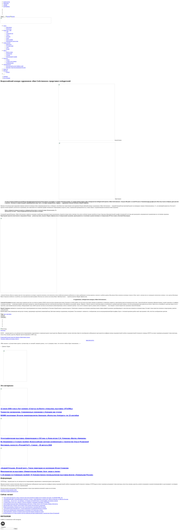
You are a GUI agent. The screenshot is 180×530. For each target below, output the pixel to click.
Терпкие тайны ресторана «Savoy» (10, 339)
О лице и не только (11, 61)
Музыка (8, 36)
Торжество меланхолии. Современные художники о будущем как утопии (31, 412)
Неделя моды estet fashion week (14, 66)
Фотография (9, 39)
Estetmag (3, 330)
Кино (7, 38)
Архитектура (9, 33)
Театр (7, 35)
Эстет (4, 25)
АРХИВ (5, 5)
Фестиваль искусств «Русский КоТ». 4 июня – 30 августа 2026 (26, 445)
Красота (5, 58)
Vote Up (2, 315)
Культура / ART (7, 30)
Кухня (7, 49)
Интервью (9, 27)
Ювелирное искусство (12, 41)
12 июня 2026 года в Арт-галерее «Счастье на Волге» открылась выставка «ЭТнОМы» (37, 409)
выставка (8, 314)
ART (7, 32)
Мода (4, 50)
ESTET (8, 72)
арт (5, 314)
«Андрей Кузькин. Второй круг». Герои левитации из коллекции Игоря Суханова (34, 468)
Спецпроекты (7, 64)
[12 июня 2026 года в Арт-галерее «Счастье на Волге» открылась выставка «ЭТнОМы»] (14, 405)
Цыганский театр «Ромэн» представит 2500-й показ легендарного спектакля (24, 505)
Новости (5, 69)
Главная (5, 76)
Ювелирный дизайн (11, 56)
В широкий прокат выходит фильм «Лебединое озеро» (15, 337)
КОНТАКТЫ (6, 2)
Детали (8, 55)
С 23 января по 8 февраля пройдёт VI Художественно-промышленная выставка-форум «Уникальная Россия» (47, 475)
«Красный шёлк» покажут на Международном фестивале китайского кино (23, 511)
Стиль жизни (6, 43)
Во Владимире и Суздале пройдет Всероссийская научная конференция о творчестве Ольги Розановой (45, 442)
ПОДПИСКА (6, 6)
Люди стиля (9, 52)
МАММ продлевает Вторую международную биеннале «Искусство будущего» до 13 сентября (40, 415)
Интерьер (8, 44)
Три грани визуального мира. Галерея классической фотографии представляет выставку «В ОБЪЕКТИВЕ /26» (33, 497)
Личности (8, 29)
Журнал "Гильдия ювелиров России (16, 67)
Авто (7, 47)
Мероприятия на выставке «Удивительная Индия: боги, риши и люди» (30, 471)
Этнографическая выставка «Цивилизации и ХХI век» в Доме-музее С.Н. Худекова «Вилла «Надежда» (43, 438)
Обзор (7, 60)
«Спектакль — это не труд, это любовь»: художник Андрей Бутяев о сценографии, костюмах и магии (30, 501)
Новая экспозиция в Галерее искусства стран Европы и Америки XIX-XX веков (24, 507)
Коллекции (9, 53)
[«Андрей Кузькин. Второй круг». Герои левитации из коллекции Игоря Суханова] (14, 465)
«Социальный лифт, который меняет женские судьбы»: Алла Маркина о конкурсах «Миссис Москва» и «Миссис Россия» (35, 499)
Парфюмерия (10, 63)
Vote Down (3, 317)
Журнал (5, 70)
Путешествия (9, 46)
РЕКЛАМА (6, 3)
